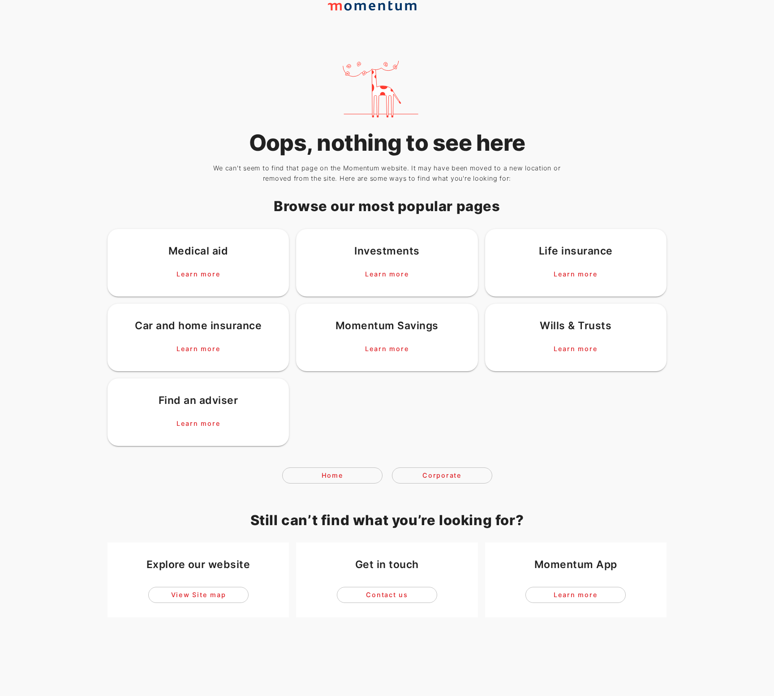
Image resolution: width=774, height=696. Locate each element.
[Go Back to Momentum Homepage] (376, 22)
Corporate (442, 475)
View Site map (198, 595)
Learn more (198, 274)
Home (332, 475)
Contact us (387, 595)
